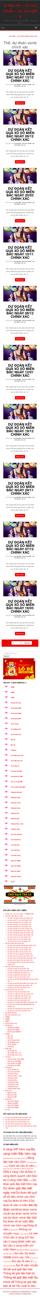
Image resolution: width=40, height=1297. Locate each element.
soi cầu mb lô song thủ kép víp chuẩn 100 (21, 958)
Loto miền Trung (15, 855)
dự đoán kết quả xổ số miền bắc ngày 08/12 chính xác (20, 311)
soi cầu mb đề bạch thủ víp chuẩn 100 (20, 931)
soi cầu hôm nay (34, 1258)
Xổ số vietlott (15, 724)
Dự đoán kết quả (11, 1013)
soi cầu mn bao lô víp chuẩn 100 (18, 992)
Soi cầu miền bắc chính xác (14, 943)
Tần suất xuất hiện (16, 834)
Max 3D (13, 740)
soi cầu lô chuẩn (7, 1261)
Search (6, 656)
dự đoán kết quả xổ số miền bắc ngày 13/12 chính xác (20, 75)
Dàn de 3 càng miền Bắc (20, 1178)
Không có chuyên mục (17, 1231)
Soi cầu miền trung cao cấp (14, 966)
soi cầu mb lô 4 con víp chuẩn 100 (19, 937)
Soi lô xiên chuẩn (27, 1265)
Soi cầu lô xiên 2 (22, 1261)
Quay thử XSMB (15, 861)
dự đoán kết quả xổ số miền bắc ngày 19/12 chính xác (20, 429)
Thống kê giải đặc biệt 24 (19, 1273)
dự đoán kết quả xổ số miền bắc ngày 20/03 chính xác (20, 193)
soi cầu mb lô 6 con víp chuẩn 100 (19, 939)
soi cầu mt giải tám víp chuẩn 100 (18, 975)
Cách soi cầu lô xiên (21, 1165)
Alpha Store (14, 1294)
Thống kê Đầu (15, 813)
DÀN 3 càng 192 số (15, 1172)
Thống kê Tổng (15, 829)
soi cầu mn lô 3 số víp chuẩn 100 (18, 1000)
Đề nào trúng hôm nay (12, 1015)
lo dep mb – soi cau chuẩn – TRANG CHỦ (19, 914)
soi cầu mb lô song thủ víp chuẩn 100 (20, 956)
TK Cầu (7, 1057)
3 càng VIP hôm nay (17, 1149)
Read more (20, 103)
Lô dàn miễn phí (24, 1234)
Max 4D (13, 745)
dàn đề (30, 1180)
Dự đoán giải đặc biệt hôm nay (20, 1182)
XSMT (12, 697)
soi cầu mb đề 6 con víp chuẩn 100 (19, 924)
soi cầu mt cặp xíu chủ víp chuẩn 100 (20, 971)
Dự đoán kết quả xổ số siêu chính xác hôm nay (20, 1196)
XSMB (13, 687)
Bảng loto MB (12, 1097)
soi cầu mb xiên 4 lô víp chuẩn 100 (19, 947)
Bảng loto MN (12, 1095)
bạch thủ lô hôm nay (10, 1158)
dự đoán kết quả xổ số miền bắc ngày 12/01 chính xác (20, 370)
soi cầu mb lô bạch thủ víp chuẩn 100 (20, 960)
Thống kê (13, 750)
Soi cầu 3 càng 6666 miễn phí (19, 1239)
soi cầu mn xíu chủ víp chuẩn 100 (18, 1011)
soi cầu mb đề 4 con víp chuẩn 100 (19, 922)
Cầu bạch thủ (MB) (16, 771)
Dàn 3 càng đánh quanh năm (19, 1174)
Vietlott (7, 1034)
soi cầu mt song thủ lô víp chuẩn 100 (19, 985)
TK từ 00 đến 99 (15, 840)
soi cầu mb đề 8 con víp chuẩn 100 (19, 926)
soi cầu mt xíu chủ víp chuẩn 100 (18, 987)
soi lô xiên (12, 1265)
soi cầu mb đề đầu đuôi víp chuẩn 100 (20, 933)
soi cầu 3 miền (22, 1249)
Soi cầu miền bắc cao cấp (14, 916)
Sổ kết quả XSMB (16, 708)
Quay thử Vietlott (16, 876)
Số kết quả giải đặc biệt (17, 1269)
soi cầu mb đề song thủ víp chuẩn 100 (20, 935)
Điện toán (8, 1048)
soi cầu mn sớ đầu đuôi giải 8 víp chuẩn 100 (22, 1002)
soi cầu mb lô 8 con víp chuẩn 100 (19, 941)
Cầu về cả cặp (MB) (17, 782)
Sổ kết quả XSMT (16, 719)
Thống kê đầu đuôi (16, 792)
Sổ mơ (13, 882)
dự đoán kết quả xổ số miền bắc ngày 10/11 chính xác (20, 252)
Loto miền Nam (15, 850)
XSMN (13, 692)
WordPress (25, 1292)
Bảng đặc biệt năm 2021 (18, 1159)
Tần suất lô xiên (26, 1286)
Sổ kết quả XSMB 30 (14, 1032)
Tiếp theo (27, 643)
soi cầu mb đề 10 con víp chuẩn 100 (19, 928)
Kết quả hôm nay (16, 703)
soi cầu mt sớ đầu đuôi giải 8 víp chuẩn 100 (22, 983)
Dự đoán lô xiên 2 (19, 1201)
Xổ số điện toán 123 (17, 761)
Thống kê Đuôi (15, 818)
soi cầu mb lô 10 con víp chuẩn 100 (19, 920)
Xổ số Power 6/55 (16, 734)
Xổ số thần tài (15, 766)
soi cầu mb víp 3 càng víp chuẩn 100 (19, 954)
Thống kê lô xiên (16, 803)
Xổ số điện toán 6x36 (17, 755)
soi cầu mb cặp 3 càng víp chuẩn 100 (20, 918)
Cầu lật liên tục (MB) (17, 776)
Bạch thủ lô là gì (22, 1158)
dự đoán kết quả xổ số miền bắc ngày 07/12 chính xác (20, 547)
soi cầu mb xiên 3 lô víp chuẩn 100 (19, 949)
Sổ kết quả (9, 1025)
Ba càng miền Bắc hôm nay (19, 1151)
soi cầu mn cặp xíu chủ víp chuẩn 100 (20, 994)
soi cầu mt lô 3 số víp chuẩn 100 (18, 977)
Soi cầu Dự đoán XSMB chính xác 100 (19, 1255)
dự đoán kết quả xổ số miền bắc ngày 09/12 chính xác (20, 134)
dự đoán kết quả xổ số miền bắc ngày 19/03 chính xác (20, 606)
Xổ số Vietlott (11, 1044)
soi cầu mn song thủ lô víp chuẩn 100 (20, 1008)
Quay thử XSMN (15, 866)
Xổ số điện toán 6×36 (14, 1055)
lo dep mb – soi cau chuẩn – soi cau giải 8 (20, 10)
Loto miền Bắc (15, 845)
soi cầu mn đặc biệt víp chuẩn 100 (19, 996)
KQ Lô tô (8, 1090)
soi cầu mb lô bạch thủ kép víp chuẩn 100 (21, 945)
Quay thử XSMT (15, 871)
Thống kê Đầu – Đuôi (17, 824)
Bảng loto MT (12, 1093)
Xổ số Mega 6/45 (16, 729)
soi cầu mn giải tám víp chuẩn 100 (19, 998)
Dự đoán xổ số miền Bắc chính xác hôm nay (18, 1223)
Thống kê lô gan (15, 797)
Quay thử (8, 1099)
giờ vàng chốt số (14, 1230)
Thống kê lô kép (15, 808)
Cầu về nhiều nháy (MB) (18, 787)
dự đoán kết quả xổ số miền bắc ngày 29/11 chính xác (20, 488)
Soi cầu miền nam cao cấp (14, 989)
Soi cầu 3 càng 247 (17, 1237)
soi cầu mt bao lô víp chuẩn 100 (18, 968)
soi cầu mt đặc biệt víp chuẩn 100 (18, 973)
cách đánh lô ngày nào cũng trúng (23, 1168)
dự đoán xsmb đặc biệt (22, 1217)
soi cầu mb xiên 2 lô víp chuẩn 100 (19, 952)
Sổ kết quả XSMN (16, 713)
